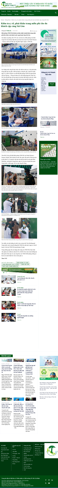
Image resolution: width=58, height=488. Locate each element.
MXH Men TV (38, 455)
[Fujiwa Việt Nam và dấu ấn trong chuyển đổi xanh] (7, 399)
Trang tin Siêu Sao (39, 452)
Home (2, 20)
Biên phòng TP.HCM (22, 262)
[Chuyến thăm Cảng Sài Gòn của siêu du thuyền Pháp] (48, 123)
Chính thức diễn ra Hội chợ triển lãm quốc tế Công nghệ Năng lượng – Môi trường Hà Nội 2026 (19, 408)
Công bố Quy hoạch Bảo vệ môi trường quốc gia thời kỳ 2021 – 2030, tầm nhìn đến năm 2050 (48, 388)
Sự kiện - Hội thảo (6, 363)
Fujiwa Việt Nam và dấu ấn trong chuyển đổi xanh (7, 406)
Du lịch (42, 131)
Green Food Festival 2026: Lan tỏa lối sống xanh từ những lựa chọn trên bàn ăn (7, 369)
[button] (56, 13)
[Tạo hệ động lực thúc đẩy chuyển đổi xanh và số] (9, 279)
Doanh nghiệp (20, 287)
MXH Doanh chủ (38, 446)
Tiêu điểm (28, 363)
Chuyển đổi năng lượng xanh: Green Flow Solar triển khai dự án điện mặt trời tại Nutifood (19, 369)
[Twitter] (46, 483)
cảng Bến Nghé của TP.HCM (10, 264)
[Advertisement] (19, 334)
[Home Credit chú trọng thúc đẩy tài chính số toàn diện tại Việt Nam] (9, 305)
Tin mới (19, 314)
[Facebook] (46, 480)
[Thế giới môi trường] (10, 5)
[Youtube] (49, 483)
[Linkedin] (52, 480)
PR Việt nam (37, 450)
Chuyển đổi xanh (21, 276)
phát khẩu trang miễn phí (10, 266)
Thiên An (8, 30)
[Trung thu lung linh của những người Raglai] (9, 317)
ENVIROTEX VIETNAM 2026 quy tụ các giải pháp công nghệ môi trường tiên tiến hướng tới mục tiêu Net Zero (31, 409)
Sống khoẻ (7, 20)
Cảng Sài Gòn (25, 264)
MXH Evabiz (37, 448)
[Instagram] (49, 480)
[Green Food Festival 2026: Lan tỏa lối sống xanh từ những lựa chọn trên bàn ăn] (7, 360)
